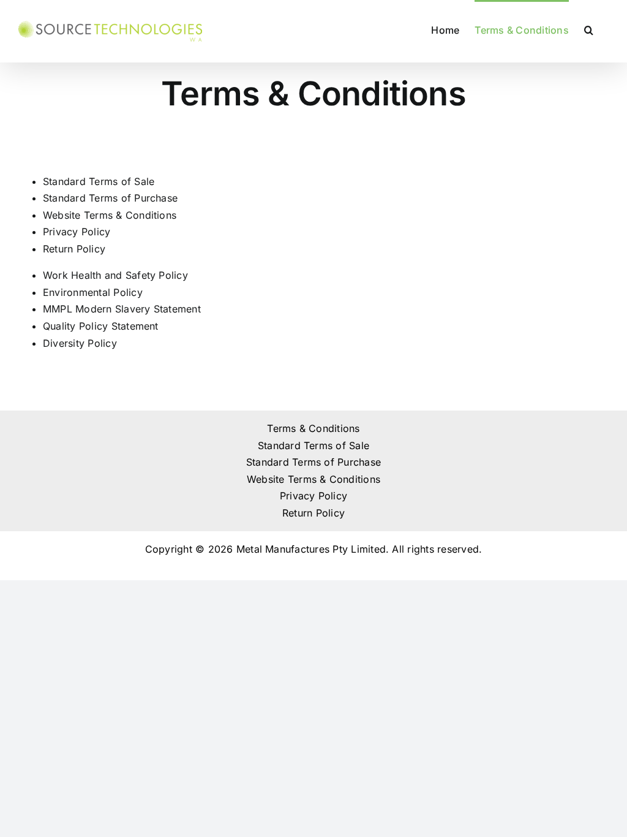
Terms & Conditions (313, 428)
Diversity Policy (80, 343)
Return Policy (74, 249)
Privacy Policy (76, 231)
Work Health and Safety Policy (115, 275)
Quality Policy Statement (101, 326)
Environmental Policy (93, 292)
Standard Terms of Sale (98, 181)
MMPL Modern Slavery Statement (122, 309)
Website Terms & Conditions (109, 215)
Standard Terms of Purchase (110, 198)
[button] (588, 29)
